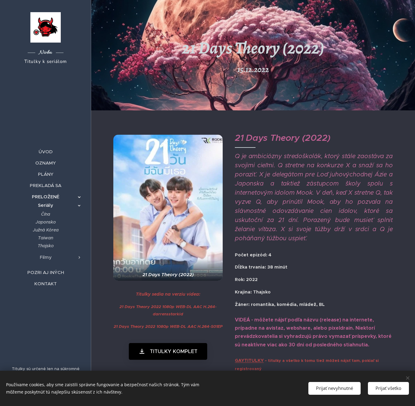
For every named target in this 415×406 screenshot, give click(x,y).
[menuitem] (45, 151)
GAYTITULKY (249, 360)
